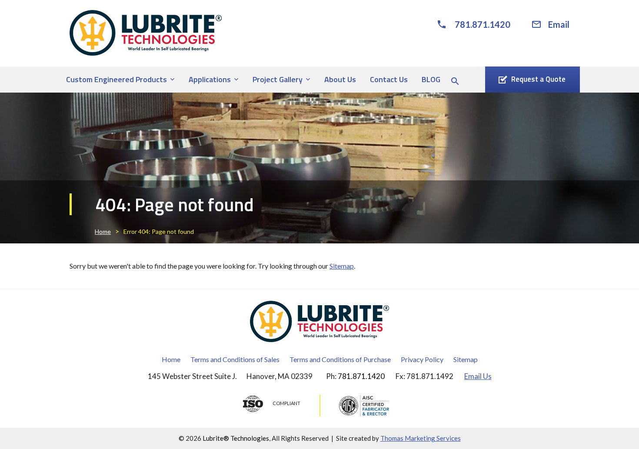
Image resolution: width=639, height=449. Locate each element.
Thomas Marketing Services (420, 438)
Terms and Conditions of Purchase (340, 359)
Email (558, 24)
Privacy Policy (422, 359)
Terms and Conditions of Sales (235, 359)
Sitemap (341, 266)
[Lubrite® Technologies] (146, 33)
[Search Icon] (455, 81)
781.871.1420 (482, 24)
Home (103, 231)
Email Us (478, 376)
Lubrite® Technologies (236, 438)
